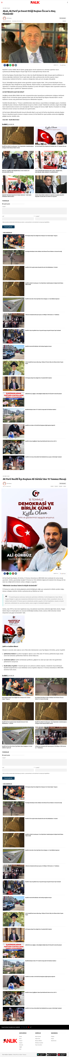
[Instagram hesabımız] (26, 1027)
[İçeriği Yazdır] (16, 65)
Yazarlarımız (53, 1040)
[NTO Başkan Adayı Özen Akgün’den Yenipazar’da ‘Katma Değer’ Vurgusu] (13, 248)
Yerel (65, 486)
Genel (52, 486)
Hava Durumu (38, 1036)
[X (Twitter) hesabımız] (24, 1027)
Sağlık (20, 1047)
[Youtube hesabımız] (28, 1027)
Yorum (4, 206)
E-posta (38, 216)
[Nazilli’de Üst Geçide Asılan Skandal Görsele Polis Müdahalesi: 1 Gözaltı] (13, 280)
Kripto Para (37, 1038)
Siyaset (64, 21)
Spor (20, 1049)
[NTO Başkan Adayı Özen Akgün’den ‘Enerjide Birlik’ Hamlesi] (13, 390)
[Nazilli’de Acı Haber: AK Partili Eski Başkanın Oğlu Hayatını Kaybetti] (13, 438)
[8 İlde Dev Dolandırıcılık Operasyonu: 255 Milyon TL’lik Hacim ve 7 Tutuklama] (13, 327)
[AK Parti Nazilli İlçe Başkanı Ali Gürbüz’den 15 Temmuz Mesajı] (51, 135)
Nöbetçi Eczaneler (39, 1042)
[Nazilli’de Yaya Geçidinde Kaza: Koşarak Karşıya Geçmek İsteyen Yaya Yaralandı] (13, 343)
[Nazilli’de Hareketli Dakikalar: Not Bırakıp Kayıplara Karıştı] (13, 359)
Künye (52, 1038)
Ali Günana (9, 18)
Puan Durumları (38, 1044)
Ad (3, 216)
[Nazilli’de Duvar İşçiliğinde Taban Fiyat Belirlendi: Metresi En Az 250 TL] (13, 453)
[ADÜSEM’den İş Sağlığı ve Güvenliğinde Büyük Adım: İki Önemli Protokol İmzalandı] (13, 406)
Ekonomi (21, 1044)
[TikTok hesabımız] (30, 1027)
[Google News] (63, 65)
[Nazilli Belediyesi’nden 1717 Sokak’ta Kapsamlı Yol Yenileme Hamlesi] (13, 422)
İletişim (52, 1036)
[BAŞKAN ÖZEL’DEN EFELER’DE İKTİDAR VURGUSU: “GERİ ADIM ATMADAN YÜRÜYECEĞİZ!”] (18, 184)
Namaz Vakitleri (38, 1040)
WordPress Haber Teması (20, 1054)
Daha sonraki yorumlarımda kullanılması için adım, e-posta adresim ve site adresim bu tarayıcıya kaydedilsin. (26, 222)
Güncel (56, 486)
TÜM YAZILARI (62, 18)
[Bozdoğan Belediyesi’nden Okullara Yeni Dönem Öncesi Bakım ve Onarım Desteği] (13, 264)
